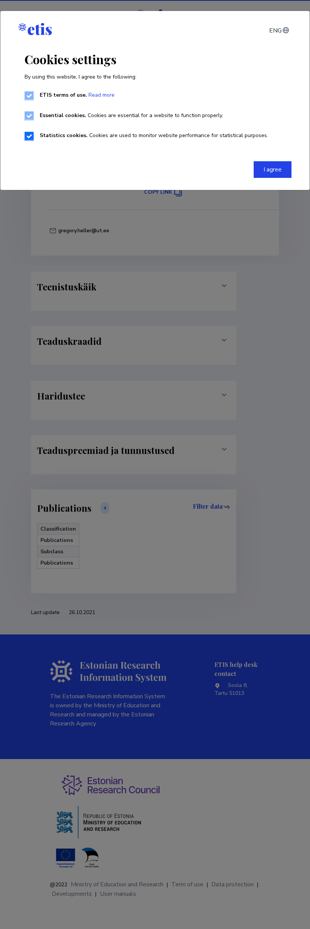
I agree (273, 169)
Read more (101, 95)
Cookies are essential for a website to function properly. (131, 115)
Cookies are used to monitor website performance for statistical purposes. (154, 135)
